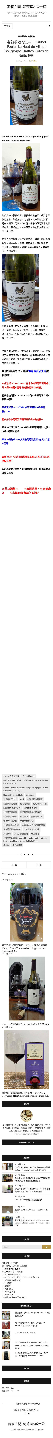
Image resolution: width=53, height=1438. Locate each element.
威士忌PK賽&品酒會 (12, 1274)
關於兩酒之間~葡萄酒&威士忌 (16, 1297)
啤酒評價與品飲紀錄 (12, 1280)
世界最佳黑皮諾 (10, 799)
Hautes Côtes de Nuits (13, 795)
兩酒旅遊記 (8, 1289)
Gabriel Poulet (29, 776)
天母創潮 (7, 833)
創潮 (22, 799)
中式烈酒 (8, 1283)
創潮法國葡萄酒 (10, 803)
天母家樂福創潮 (21, 833)
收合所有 (14, 1263)
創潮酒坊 (24, 816)
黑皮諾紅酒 (17, 845)
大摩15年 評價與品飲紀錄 (25, 1332)
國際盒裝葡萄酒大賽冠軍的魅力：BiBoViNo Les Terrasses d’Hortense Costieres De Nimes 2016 (25, 1094)
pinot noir (30, 795)
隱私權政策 (8, 1294)
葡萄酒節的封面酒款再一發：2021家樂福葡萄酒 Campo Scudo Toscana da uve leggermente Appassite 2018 (24, 948)
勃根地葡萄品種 (26, 821)
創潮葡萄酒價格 (30, 808)
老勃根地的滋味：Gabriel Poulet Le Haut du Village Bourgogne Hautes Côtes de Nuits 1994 (25, 839)
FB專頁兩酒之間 (37, 371)
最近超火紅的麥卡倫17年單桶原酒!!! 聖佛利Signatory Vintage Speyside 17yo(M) (32, 1168)
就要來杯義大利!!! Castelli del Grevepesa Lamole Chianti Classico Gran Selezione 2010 (32, 1222)
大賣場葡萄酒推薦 (31, 829)
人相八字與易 (9, 1292)
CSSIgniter (38, 1429)
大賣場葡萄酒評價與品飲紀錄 (15, 1266)
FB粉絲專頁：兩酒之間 (26, 1142)
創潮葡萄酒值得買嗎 (12, 808)
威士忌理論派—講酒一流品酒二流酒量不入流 (22, 1277)
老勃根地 (35, 833)
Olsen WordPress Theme (20, 1429)
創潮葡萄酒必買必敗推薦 (30, 812)
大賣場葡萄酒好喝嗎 (12, 829)
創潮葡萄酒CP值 (40, 803)
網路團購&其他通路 (26, 36)
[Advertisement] (26, 524)
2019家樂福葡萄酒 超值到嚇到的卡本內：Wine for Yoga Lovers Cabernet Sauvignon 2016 (31, 1345)
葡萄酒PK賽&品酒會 (12, 1269)
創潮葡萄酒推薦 (10, 816)
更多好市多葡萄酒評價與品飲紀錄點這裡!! (22, 419)
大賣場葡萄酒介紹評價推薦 (33, 825)
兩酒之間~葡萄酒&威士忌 (26, 7)
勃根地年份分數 (10, 821)
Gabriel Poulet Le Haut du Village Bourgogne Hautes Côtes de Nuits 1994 (25, 789)
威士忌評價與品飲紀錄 (13, 1271)
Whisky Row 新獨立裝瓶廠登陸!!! (28, 1199)
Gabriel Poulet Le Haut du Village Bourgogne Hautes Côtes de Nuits (25, 782)
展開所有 (5, 1263)
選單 (8, 26)
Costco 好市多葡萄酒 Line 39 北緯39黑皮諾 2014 (25, 1024)
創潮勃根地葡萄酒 (35, 799)
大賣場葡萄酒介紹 (11, 825)
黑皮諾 (6, 845)
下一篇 (39, 865)
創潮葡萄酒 (25, 803)
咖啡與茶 (8, 1286)
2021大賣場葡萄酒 (11, 776)
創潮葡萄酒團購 (10, 812)
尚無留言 (33, 60)
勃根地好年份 (37, 816)
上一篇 (14, 865)
